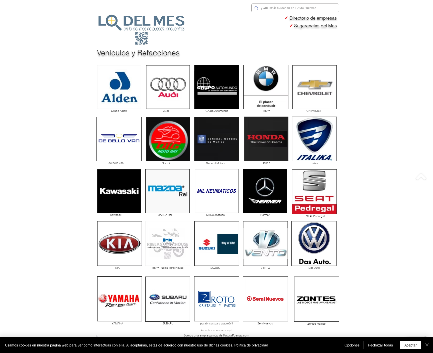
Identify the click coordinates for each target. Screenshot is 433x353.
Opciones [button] (352, 344)
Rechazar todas (380, 344)
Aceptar (410, 344)
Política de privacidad (251, 344)
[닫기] (427, 345)
